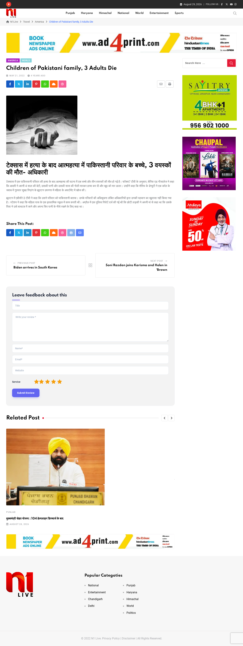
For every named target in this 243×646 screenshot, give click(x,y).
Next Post (156, 261)
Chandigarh (95, 599)
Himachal (105, 13)
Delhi (91, 606)
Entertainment (159, 13)
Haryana (87, 13)
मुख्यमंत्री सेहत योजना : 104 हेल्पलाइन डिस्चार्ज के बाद (34, 518)
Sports (179, 13)
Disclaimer (128, 638)
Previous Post (26, 263)
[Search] (235, 13)
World (139, 13)
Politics (131, 612)
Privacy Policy (111, 638)
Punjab (70, 13)
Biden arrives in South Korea (35, 267)
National (123, 13)
